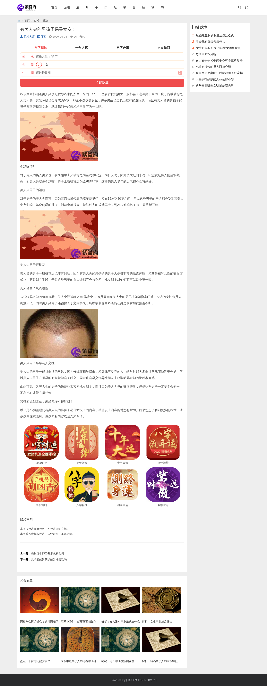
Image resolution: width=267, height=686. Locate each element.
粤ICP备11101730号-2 (141, 679)
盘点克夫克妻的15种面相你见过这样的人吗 (224, 73)
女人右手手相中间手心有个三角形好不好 (222, 60)
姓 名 (28, 56)
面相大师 (29, 36)
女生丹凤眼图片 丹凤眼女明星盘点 (218, 48)
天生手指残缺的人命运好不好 (215, 79)
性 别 (28, 64)
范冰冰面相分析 (206, 54)
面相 (67, 7)
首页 (54, 7)
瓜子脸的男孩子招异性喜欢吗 (49, 559)
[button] (239, 7)
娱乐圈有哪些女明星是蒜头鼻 (215, 85)
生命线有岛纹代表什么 (210, 41)
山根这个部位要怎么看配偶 (47, 553)
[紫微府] (18, 20)
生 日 (28, 72)
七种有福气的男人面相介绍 (213, 66)
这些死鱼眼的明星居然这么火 (215, 35)
